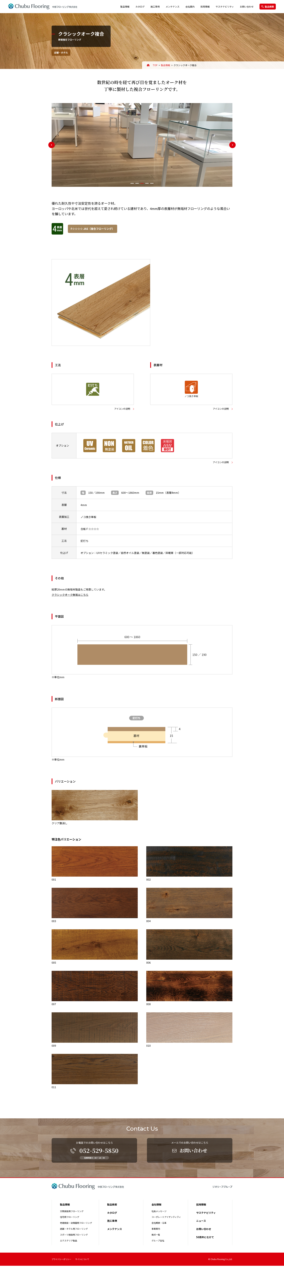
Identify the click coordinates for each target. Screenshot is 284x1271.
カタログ (140, 6)
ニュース (201, 1220)
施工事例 (155, 6)
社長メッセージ (159, 1211)
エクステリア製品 (68, 1240)
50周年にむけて (205, 1237)
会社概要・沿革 (159, 1222)
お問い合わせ (247, 6)
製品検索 (269, 6)
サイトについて (82, 1259)
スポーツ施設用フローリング (74, 1234)
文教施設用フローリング (71, 1211)
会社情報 (156, 1204)
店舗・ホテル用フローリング (74, 1228)
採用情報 (205, 6)
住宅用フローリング (69, 1216)
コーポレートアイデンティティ (166, 1216)
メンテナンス (172, 6)
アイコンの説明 (122, 409)
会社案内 (190, 6)
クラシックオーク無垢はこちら (70, 595)
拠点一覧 (156, 1234)
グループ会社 (158, 1240)
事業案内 (156, 1228)
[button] (132, 183)
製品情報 (125, 6)
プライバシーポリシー (61, 1259)
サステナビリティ (225, 6)
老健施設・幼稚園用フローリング (76, 1222)
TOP (155, 65)
